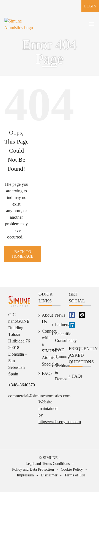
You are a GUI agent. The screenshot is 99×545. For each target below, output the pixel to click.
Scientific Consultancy (56, 337)
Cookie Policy (72, 469)
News (56, 315)
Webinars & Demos (56, 372)
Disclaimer (49, 475)
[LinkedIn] (72, 325)
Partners (56, 324)
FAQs (43, 373)
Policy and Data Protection (33, 469)
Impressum (25, 475)
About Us (43, 318)
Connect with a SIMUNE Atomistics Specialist (43, 347)
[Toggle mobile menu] (92, 24)
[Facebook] (72, 315)
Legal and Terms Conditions (48, 464)
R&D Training (56, 353)
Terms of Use (74, 475)
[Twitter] (82, 315)
